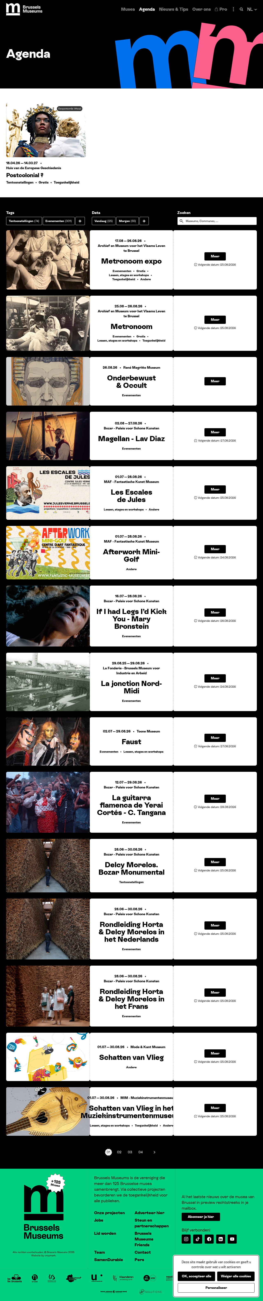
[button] (80, 221)
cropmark (50, 1255)
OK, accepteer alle (196, 1276)
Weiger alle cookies (236, 1276)
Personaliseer (216, 1288)
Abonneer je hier (201, 1217)
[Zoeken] (241, 9)
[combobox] (217, 221)
